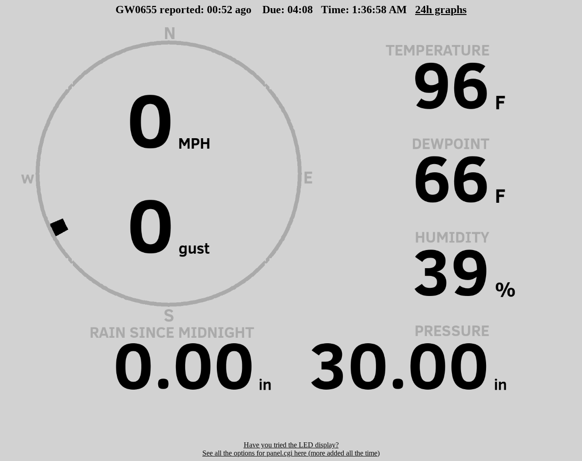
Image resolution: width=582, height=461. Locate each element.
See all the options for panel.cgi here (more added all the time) (291, 453)
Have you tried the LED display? (291, 445)
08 (307, 9)
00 (212, 9)
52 (226, 9)
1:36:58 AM (379, 9)
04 (292, 9)
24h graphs (441, 9)
